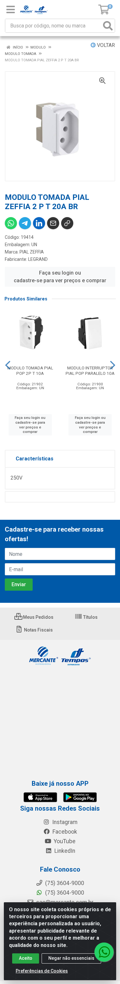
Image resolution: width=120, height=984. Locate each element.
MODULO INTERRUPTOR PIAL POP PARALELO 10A (90, 370)
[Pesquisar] (108, 25)
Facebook (64, 832)
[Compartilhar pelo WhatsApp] (11, 223)
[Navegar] (7, 365)
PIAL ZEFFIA (32, 251)
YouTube (64, 841)
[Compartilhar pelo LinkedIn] (39, 223)
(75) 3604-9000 (64, 892)
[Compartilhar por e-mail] (53, 223)
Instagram (64, 822)
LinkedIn (64, 851)
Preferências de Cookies (42, 970)
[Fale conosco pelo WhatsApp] (104, 952)
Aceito (25, 958)
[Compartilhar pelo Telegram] (25, 223)
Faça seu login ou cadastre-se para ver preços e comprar (60, 277)
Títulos (90, 617)
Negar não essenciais (71, 958)
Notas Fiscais (38, 629)
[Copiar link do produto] (67, 223)
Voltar (105, 45)
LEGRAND (38, 259)
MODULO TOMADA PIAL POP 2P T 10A (30, 370)
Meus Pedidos (37, 617)
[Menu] (10, 9)
